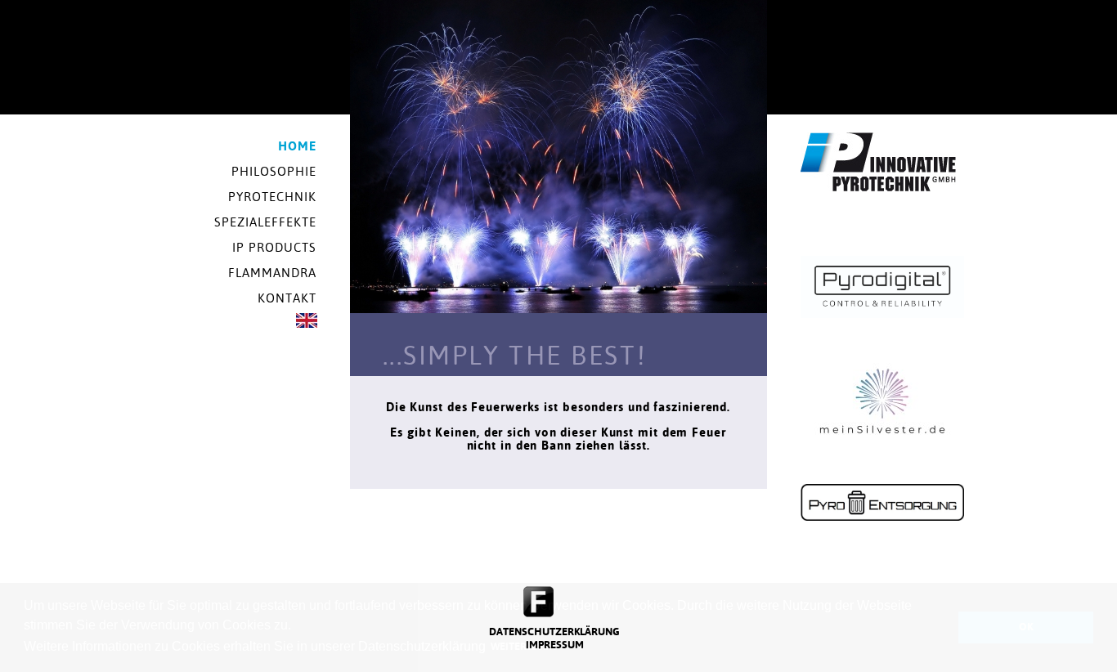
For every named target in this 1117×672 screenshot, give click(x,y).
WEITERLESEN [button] (523, 646)
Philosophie (274, 171)
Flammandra (272, 273)
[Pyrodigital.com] (882, 314)
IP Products (274, 247)
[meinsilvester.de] (882, 455)
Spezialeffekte (265, 222)
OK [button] (1026, 626)
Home (297, 146)
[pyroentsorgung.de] (882, 517)
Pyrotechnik (272, 197)
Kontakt (287, 298)
